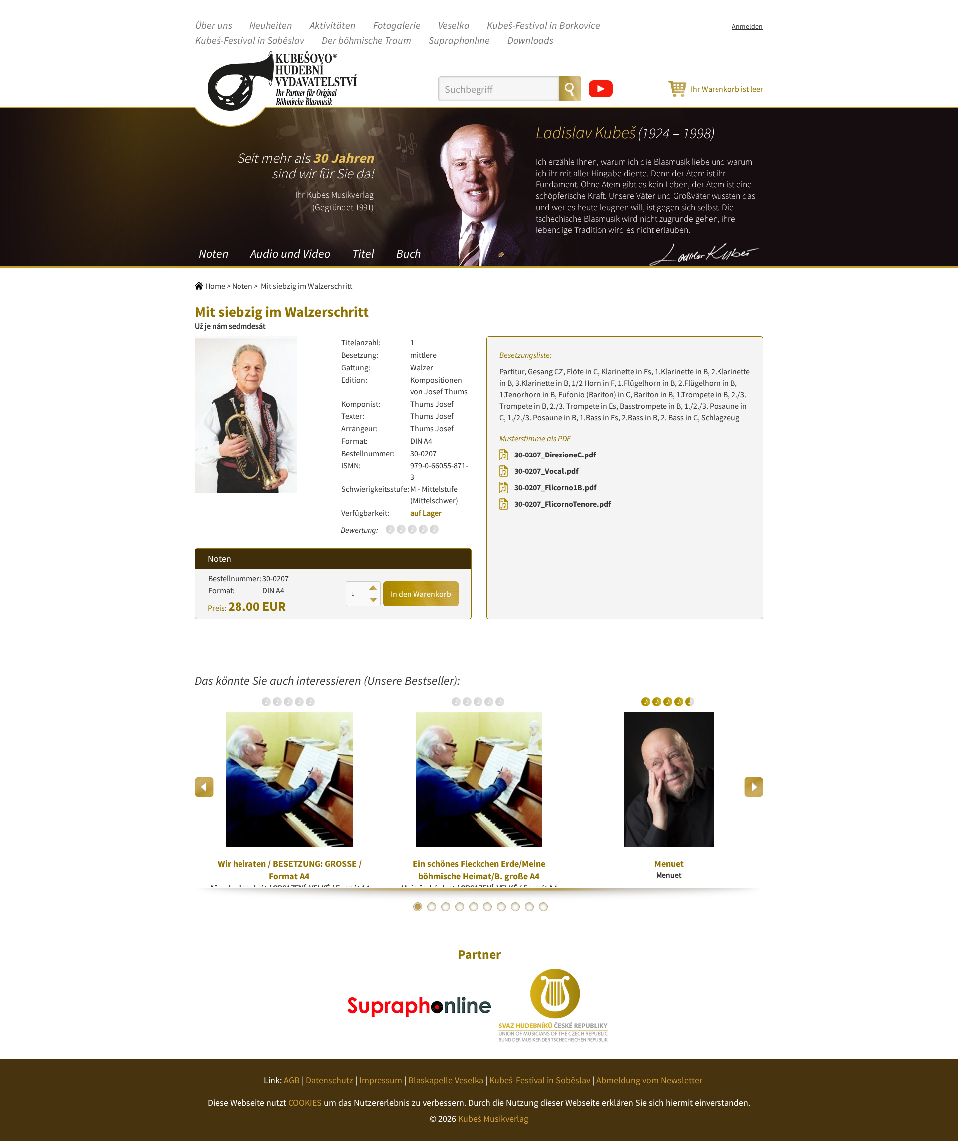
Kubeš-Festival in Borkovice (543, 25)
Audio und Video (290, 253)
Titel (363, 253)
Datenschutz (329, 1080)
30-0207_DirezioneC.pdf (555, 454)
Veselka (454, 25)
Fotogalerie (397, 25)
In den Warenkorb (421, 594)
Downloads (530, 40)
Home (215, 286)
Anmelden (747, 26)
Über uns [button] (213, 25)
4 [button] (460, 907)
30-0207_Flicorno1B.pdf (555, 487)
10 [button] (543, 907)
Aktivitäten (333, 25)
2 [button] (432, 907)
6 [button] (487, 907)
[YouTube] (601, 89)
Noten (214, 253)
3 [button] (446, 907)
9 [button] (529, 907)
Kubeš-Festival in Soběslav (249, 40)
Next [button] (753, 787)
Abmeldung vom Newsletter (649, 1080)
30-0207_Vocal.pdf (546, 471)
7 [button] (501, 907)
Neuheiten (270, 25)
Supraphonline (459, 40)
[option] (289, 787)
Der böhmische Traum (366, 40)
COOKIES (305, 1102)
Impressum (380, 1080)
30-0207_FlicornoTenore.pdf (562, 504)
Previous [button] (204, 787)
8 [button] (515, 907)
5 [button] (474, 907)
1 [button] (418, 907)
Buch (408, 253)
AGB (292, 1080)
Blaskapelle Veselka (445, 1080)
